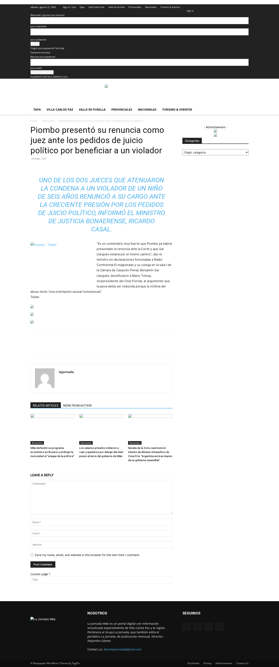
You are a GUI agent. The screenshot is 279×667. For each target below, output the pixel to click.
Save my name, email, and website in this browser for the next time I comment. (87, 555)
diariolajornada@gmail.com (122, 649)
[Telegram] (106, 347)
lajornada (66, 372)
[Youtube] (245, 7)
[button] (219, 7)
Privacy (207, 663)
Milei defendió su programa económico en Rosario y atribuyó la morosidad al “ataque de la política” (52, 452)
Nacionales (150, 7)
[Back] (188, 6)
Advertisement (223, 663)
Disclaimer (193, 663)
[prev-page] (31, 468)
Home (33, 120)
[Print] (97, 347)
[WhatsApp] (78, 347)
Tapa (82, 7)
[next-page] (34, 468)
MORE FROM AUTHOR (77, 405)
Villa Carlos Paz (96, 7)
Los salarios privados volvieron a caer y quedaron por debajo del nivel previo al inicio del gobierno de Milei (101, 452)
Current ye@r (40, 574)
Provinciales (134, 7)
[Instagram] (232, 7)
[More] (125, 347)
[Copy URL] (116, 347)
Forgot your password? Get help (47, 48)
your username (38, 26)
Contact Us (242, 663)
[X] (239, 7)
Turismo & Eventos (170, 7)
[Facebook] (225, 7)
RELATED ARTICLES (45, 405)
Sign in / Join (69, 7)
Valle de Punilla (116, 7)
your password (38, 39)
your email (36, 68)
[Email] (87, 347)
